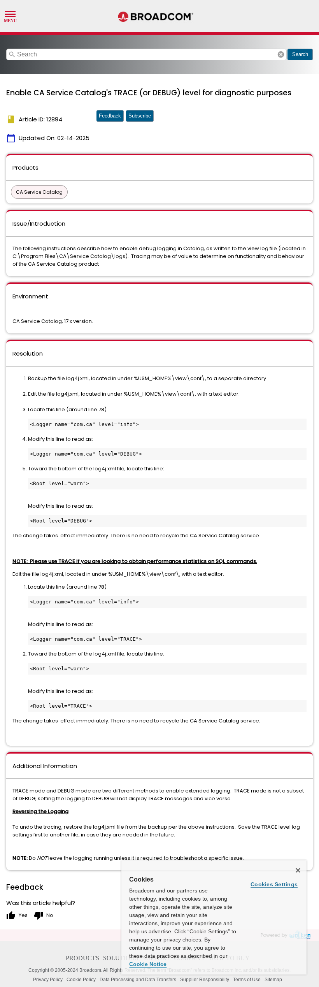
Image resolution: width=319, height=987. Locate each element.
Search (300, 54)
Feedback (110, 116)
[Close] (298, 870)
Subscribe (139, 116)
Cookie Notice (148, 964)
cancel (281, 54)
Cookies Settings (274, 884)
